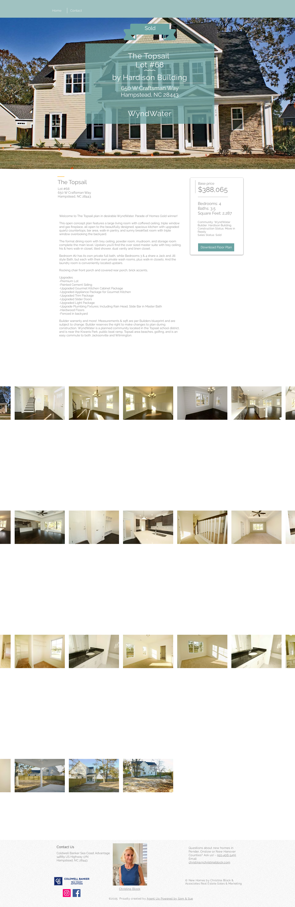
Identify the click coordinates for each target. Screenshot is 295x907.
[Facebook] (76, 893)
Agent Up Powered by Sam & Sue (170, 898)
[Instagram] (67, 893)
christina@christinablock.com (209, 862)
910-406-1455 (226, 855)
